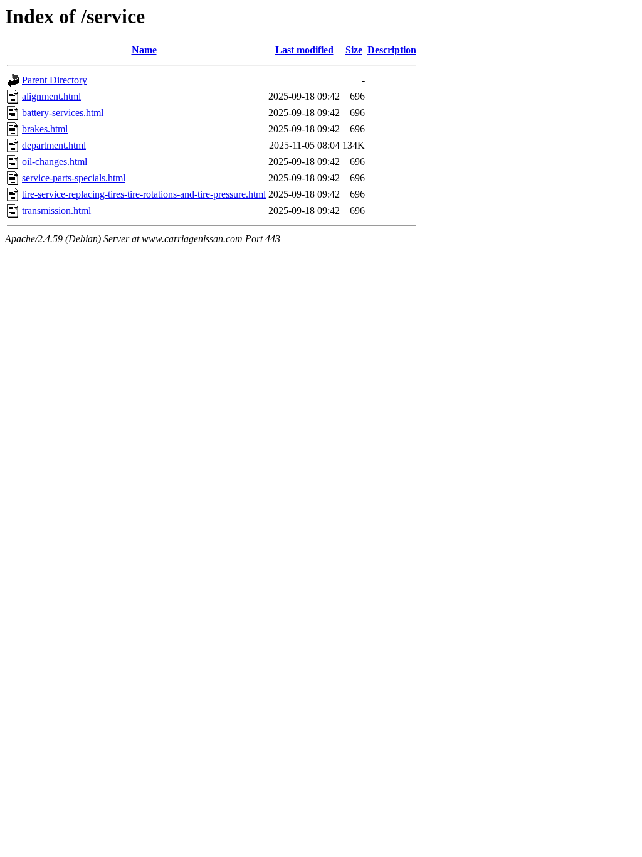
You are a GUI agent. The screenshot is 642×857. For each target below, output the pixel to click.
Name (144, 50)
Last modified (304, 50)
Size (353, 50)
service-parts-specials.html (73, 178)
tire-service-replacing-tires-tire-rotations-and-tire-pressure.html (144, 194)
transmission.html (56, 210)
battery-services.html (62, 112)
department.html (54, 145)
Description (391, 50)
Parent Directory (54, 80)
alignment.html (51, 96)
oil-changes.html (54, 161)
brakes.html (45, 129)
